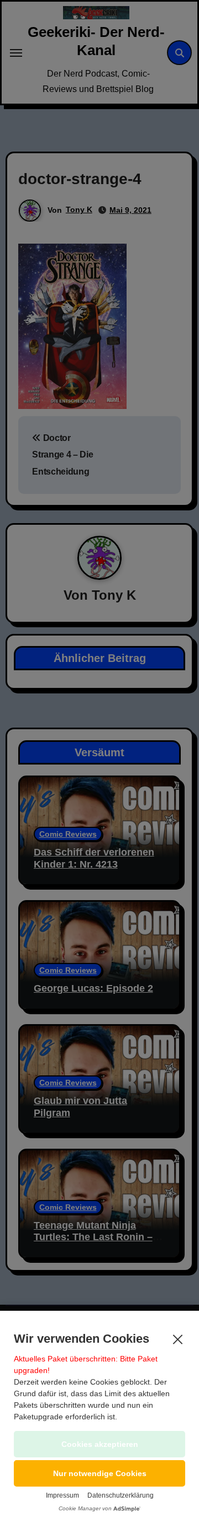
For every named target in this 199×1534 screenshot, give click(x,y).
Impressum (62, 1495)
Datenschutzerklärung (120, 1495)
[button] (99, 1473)
